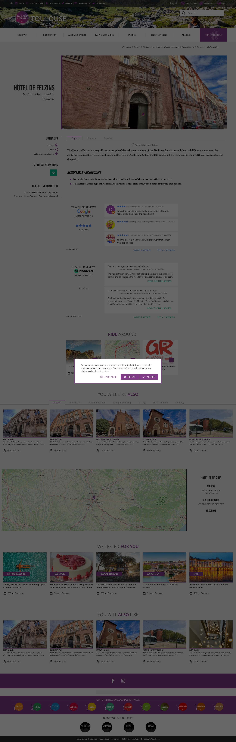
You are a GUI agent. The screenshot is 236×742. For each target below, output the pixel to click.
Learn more (110, 376)
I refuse (131, 376)
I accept (150, 376)
